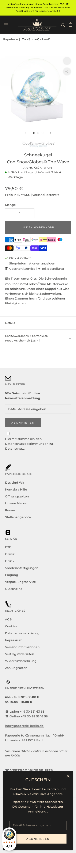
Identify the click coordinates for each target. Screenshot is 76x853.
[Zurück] (25, 133)
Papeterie (11, 39)
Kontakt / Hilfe (16, 489)
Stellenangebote (18, 517)
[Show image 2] (38, 133)
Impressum (13, 640)
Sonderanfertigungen (21, 568)
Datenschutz (14, 448)
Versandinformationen (22, 647)
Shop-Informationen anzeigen (32, 263)
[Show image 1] (34, 133)
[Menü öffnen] (6, 24)
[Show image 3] (42, 133)
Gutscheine (14, 589)
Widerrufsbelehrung (21, 661)
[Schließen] (68, 776)
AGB (8, 619)
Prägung (11, 575)
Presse (10, 510)
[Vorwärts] (50, 133)
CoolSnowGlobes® (36, 39)
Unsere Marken (16, 503)
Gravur (10, 554)
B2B (8, 547)
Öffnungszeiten (17, 496)
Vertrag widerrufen (19, 654)
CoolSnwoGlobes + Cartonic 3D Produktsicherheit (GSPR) (26, 338)
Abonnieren (38, 838)
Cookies (11, 626)
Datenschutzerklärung (22, 633)
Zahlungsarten (16, 668)
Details (10, 322)
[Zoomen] (67, 60)
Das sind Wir (14, 482)
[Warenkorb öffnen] (70, 24)
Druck (9, 561)
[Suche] (63, 24)
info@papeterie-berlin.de (24, 726)
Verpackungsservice (20, 582)
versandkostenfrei (46, 195)
